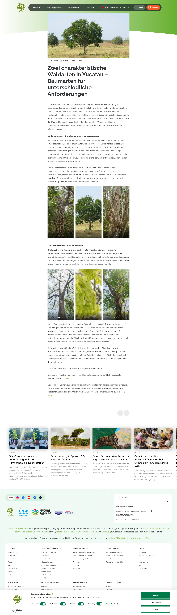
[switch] (63, 603)
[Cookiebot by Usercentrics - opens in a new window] (17, 611)
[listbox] (143, 501)
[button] (36, 7)
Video (50, 395)
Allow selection (155, 602)
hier (67, 378)
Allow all (156, 595)
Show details (110, 604)
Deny (156, 609)
